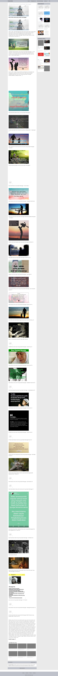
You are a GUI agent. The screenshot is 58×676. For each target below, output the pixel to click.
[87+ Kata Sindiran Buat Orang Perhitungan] (41, 61)
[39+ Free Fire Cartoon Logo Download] (47, 41)
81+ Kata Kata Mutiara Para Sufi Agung (40, 51)
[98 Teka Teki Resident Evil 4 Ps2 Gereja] (13, 653)
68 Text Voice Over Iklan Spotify (30, 649)
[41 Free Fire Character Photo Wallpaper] (41, 13)
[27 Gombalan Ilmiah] (47, 54)
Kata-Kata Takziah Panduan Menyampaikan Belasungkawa (40, 36)
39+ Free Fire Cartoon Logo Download (46, 44)
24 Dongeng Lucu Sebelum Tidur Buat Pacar (47, 16)
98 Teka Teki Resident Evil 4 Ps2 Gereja (12, 657)
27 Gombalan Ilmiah (47, 56)
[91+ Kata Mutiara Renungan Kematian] (47, 60)
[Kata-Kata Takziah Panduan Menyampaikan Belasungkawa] (41, 33)
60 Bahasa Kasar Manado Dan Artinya (41, 28)
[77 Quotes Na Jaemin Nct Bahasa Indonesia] (22, 653)
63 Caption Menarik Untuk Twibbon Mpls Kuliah (30, 657)
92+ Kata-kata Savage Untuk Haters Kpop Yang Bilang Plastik (40, 22)
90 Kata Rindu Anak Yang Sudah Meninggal (20, 4)
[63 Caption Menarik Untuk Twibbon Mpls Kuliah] (31, 653)
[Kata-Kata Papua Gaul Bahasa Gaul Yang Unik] (47, 20)
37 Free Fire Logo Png (46, 9)
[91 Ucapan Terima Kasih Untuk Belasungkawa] (41, 43)
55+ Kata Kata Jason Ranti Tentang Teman (47, 51)
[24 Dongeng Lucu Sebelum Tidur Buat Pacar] (47, 13)
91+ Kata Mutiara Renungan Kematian (47, 63)
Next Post (10, 662)
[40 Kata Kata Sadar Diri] (41, 54)
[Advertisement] (22, 83)
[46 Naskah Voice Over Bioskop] (13, 646)
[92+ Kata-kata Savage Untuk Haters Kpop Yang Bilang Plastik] (41, 19)
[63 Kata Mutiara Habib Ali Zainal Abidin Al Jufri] (22, 646)
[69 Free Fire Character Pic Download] (47, 25)
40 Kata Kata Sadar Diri (40, 57)
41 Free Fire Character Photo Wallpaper (40, 16)
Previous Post (33, 662)
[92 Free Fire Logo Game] (41, 6)
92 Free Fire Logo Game (40, 9)
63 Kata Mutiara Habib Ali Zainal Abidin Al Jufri (21, 649)
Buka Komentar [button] (22, 668)
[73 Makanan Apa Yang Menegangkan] (47, 68)
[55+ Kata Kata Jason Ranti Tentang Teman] (47, 48)
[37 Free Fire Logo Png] (47, 6)
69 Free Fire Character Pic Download (46, 29)
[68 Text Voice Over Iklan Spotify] (31, 646)
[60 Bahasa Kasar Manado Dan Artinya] (41, 25)
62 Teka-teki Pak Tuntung (40, 69)
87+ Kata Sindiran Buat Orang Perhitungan (40, 64)
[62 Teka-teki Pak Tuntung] (41, 67)
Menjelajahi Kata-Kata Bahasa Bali (46, 34)
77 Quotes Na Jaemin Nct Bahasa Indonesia (21, 657)
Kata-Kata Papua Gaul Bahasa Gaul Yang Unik (46, 23)
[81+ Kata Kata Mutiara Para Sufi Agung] (41, 48)
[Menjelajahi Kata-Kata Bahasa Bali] (47, 32)
